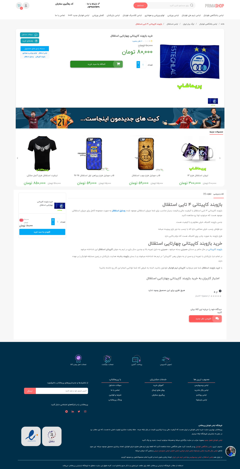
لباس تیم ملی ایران (179, 457)
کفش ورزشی (98, 15)
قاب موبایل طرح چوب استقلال (146, 175)
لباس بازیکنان (113, 15)
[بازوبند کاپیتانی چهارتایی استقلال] (189, 61)
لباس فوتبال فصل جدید (213, 440)
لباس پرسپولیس (201, 385)
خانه (222, 24)
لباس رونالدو (201, 395)
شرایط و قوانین (115, 395)
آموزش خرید (158, 385)
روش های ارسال (158, 390)
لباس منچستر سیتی (161, 450)
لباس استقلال (172, 24)
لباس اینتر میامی (186, 450)
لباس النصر (175, 450)
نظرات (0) (207, 194)
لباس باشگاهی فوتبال (213, 15)
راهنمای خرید (28, 40)
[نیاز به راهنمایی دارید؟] (230, 451)
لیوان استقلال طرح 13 (198, 175)
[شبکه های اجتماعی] (85, 411)
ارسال (29, 391)
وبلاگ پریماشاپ (115, 400)
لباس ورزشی (173, 15)
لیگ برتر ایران (189, 24)
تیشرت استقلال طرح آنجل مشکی (42, 175)
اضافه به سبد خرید (96, 64)
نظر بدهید (136, 41)
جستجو (140, 5)
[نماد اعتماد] (31, 436)
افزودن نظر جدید (203, 319)
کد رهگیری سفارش (64, 4)
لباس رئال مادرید (201, 390)
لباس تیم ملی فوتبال (191, 15)
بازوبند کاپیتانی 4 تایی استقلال (149, 24)
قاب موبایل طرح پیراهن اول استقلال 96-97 (94, 175)
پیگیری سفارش (158, 395)
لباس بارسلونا (201, 400)
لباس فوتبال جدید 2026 (78, 15)
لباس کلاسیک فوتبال (132, 15)
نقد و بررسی (218, 194)
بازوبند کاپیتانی (215, 249)
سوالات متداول (27, 34)
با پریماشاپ (115, 379)
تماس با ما (60, 15)
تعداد (150, 65)
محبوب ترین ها (201, 379)
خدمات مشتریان (158, 379)
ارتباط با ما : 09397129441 (92, 5)
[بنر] (120, 118)
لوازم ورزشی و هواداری (154, 15)
